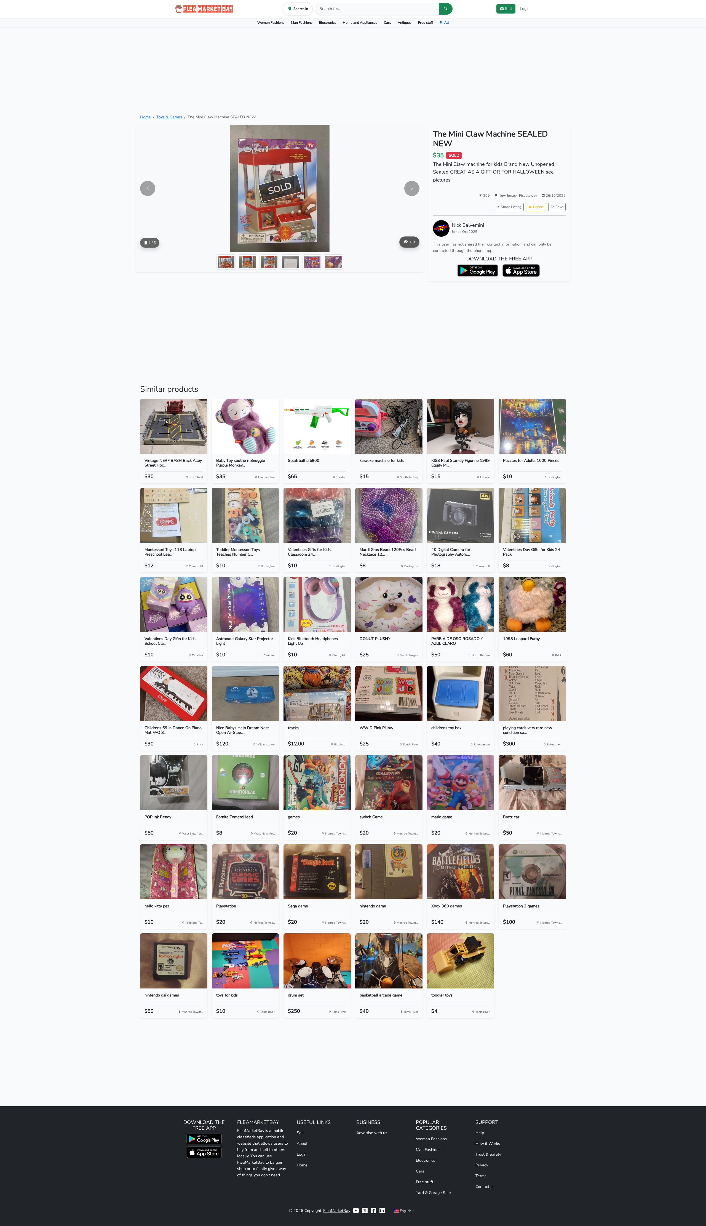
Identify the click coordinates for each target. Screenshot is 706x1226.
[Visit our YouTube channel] (355, 1211)
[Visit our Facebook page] (373, 1211)
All (446, 22)
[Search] (446, 9)
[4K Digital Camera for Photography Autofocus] (460, 515)
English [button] (405, 1210)
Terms (480, 1176)
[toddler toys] (460, 960)
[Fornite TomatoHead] (245, 782)
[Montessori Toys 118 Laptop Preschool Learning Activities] (173, 515)
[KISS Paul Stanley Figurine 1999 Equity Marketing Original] (460, 426)
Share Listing (511, 206)
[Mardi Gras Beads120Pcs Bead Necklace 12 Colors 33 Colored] (388, 515)
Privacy (481, 1165)
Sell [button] (508, 8)
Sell (300, 1133)
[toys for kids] (245, 960)
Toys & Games (169, 117)
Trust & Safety (488, 1154)
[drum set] (317, 960)
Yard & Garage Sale (433, 1192)
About (302, 1143)
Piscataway (528, 195)
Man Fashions (301, 22)
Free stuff (425, 22)
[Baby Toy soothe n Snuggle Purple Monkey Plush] (245, 426)
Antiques (404, 22)
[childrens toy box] (460, 693)
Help (479, 1133)
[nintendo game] (388, 871)
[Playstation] (245, 871)
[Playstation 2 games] (532, 871)
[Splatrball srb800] (317, 426)
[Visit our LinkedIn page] (382, 1211)
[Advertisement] (353, 71)
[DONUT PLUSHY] (388, 604)
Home (145, 117)
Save (559, 206)
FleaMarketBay (336, 1210)
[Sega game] (317, 871)
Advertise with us (371, 1133)
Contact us (484, 1186)
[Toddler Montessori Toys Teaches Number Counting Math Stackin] (245, 515)
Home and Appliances (360, 22)
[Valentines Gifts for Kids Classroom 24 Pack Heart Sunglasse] (317, 515)
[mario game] (460, 782)
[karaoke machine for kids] (388, 426)
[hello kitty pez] (173, 871)
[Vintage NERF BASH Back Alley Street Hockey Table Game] (173, 426)
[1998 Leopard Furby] (532, 604)
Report (538, 206)
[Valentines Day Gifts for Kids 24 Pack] (532, 515)
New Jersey (508, 195)
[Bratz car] (532, 782)
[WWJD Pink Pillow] (388, 693)
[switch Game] (388, 782)
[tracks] (317, 693)
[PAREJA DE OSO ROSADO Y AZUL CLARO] (460, 604)
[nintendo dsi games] (173, 960)
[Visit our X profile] (365, 1211)
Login (525, 8)
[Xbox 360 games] (460, 871)
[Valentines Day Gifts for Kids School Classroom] (173, 604)
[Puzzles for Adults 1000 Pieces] (532, 426)
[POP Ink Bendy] (173, 782)
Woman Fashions (270, 22)
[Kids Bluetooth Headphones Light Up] (317, 604)
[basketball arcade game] (388, 960)
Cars (387, 22)
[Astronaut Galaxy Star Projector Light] (245, 604)
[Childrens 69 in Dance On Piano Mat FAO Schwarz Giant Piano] (173, 693)
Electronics (327, 22)
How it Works (487, 1143)
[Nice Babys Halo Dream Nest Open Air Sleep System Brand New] (245, 693)
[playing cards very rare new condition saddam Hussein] (532, 693)
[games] (317, 782)
